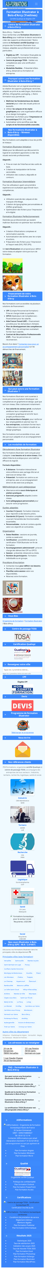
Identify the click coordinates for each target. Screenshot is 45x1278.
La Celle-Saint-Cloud (11, 989)
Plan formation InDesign (24, 1256)
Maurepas (32, 994)
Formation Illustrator (33, 621)
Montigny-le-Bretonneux (13, 973)
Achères (7, 994)
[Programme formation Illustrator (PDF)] (22, 724)
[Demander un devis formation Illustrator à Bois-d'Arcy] (22, 705)
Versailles (7, 961)
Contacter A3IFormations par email (22, 1138)
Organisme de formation (13, 621)
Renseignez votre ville (19, 664)
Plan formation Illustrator (24, 1259)
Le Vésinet (8, 1006)
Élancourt (32, 981)
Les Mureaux (9, 977)
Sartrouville (19, 961)
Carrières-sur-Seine (32, 1006)
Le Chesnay (8, 981)
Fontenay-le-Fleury (11, 1018)
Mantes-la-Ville (19, 994)
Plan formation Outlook (24, 1184)
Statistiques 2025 (24, 1240)
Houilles (29, 973)
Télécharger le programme (22, 732)
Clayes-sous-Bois (10, 998)
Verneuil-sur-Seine (11, 1014)
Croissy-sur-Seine (25, 1027)
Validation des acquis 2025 (24, 1246)
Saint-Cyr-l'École (26, 998)
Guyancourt (20, 981)
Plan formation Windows (24, 1153)
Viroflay (18, 1006)
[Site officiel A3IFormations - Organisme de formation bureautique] (22, 1126)
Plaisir (38, 973)
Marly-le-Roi (8, 1002)
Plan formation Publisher (24, 1225)
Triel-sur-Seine (9, 1027)
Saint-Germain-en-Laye (12, 965)
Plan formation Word (24, 1156)
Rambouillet (8, 985)
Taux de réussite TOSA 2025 (24, 1248)
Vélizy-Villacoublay (30, 989)
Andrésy (25, 1018)
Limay (29, 1002)
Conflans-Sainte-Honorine (13, 969)
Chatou (20, 977)
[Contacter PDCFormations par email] (22, 749)
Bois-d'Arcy (26, 1014)
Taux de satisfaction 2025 (24, 1243)
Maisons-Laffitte (23, 985)
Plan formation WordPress (24, 1262)
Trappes (30, 977)
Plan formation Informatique (24, 1228)
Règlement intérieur (24, 1220)
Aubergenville (9, 1023)
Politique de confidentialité (24, 1182)
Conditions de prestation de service (24, 1217)
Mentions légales (24, 1222)
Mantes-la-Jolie (33, 961)
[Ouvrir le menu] (36, 4)
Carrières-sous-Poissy (12, 1010)
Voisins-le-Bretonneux (26, 1023)
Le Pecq (20, 1002)
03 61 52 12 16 (24, 1135)
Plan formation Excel (24, 1251)
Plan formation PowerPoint (24, 1187)
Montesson (28, 1010)
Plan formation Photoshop (24, 1254)
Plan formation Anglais (24, 1150)
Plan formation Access (24, 1189)
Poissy (27, 965)
